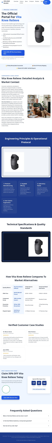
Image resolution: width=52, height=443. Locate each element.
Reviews (37, 1)
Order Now (45, 2)
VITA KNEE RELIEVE (7, 2)
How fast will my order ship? (26, 425)
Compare (31, 1)
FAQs (42, 1)
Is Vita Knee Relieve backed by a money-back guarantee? (26, 420)
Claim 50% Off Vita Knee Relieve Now (12, 53)
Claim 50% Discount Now (10, 397)
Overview (16, 1)
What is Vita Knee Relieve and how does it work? (26, 416)
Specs (26, 1)
